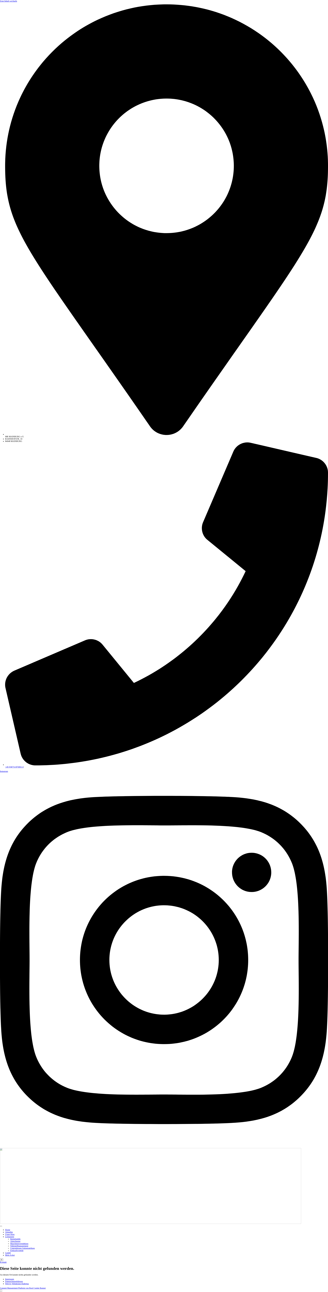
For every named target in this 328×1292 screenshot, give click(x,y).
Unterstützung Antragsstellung (22, 1248)
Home (7, 1230)
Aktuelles (9, 1232)
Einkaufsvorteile (16, 1250)
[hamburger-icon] (1, 1226)
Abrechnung (15, 1241)
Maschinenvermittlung (19, 1244)
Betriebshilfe (15, 1239)
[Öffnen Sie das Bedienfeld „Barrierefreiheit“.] (1, 1290)
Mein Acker (10, 1255)
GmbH (8, 1253)
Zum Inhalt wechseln (8, 1)
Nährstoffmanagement (19, 1246)
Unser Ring (9, 1234)
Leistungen (9, 1237)
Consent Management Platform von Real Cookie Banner (23, 1288)
